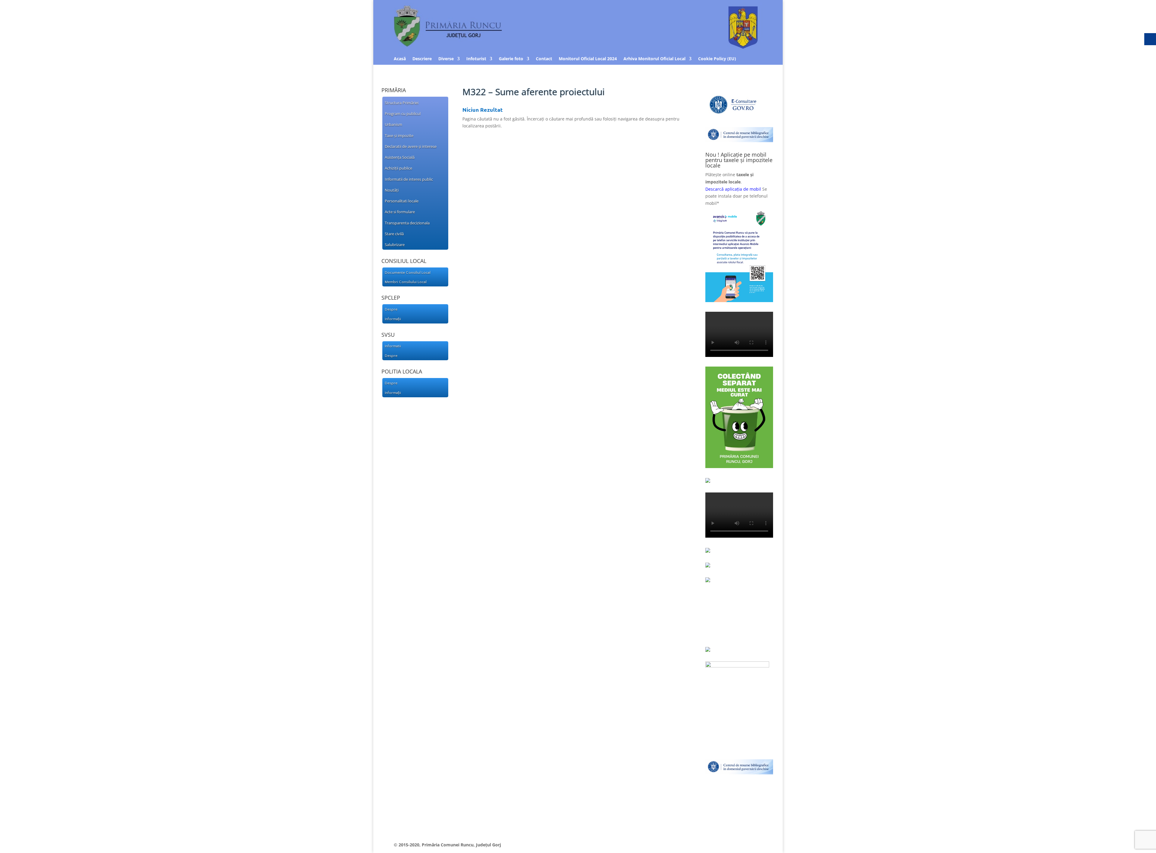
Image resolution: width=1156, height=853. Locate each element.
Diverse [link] (446, 59)
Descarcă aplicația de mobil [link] (733, 189)
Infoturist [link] (476, 59)
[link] (413, 102)
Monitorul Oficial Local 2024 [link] (588, 59)
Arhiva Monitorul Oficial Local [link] (654, 59)
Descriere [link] (422, 59)
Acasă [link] (400, 59)
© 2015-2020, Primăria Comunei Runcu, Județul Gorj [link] (447, 845)
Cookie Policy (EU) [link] (717, 59)
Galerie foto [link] (511, 59)
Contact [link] (544, 59)
